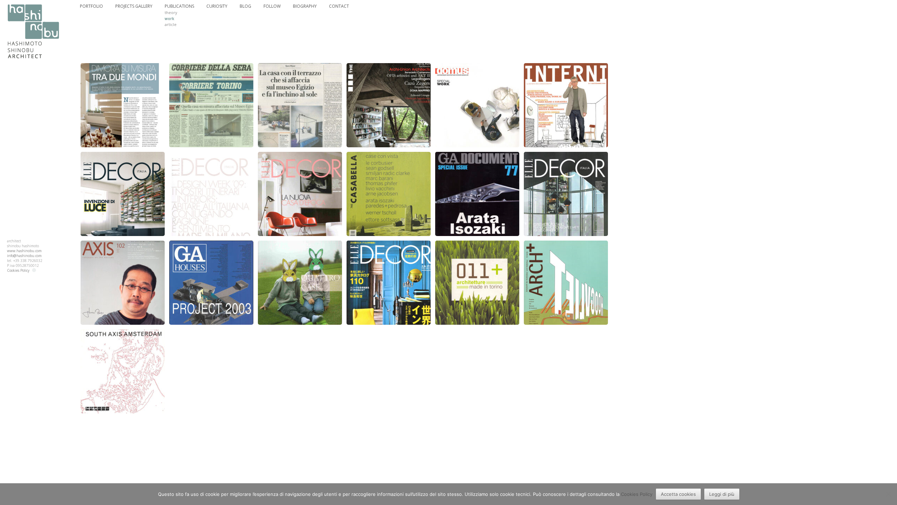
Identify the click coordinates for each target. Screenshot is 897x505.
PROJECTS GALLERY (133, 6)
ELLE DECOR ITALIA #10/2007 (123, 162)
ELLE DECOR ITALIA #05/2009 (211, 162)
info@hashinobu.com (24, 255)
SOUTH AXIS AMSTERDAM (122, 336)
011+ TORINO (477, 247)
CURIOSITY (216, 6)
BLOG (245, 6)
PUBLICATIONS (179, 6)
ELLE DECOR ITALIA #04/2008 (300, 162)
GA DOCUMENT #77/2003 (477, 159)
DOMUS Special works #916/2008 (477, 73)
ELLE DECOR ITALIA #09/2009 (566, 162)
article (171, 24)
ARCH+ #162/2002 (566, 247)
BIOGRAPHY (305, 6)
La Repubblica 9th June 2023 (300, 70)
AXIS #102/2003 (122, 247)
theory (171, 12)
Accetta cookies (678, 494)
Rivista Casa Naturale (123, 70)
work (169, 18)
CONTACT (339, 6)
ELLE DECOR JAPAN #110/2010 (388, 251)
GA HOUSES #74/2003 (211, 247)
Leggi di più (721, 494)
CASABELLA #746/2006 (388, 159)
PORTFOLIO (91, 6)
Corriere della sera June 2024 (211, 73)
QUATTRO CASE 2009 (300, 247)
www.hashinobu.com (24, 250)
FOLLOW (272, 6)
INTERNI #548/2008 (566, 70)
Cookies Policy (18, 270)
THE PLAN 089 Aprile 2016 (388, 70)
